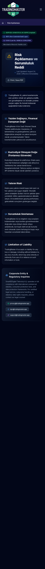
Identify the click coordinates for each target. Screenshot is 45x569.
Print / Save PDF (16, 80)
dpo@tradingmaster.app (18, 309)
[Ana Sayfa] (3, 23)
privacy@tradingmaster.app (19, 303)
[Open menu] (41, 9)
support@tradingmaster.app (20, 315)
